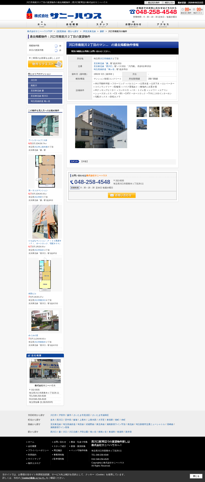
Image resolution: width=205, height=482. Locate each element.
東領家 (110, 420)
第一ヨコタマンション (38, 190)
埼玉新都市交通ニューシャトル (150, 424)
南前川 (109, 58)
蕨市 (69, 415)
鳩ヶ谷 (111, 69)
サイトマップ (34, 459)
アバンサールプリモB (38, 140)
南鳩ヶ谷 (102, 432)
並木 (42, 250)
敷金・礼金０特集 (79, 442)
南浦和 (120, 432)
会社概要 (32, 446)
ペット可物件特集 (79, 450)
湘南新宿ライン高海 (59, 427)
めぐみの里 (33, 335)
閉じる (196, 476)
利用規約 (32, 454)
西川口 (109, 66)
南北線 (130, 424)
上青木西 (44, 147)
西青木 (43, 342)
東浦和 (112, 432)
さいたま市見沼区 (81, 415)
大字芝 (101, 420)
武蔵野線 (90, 424)
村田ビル (32, 293)
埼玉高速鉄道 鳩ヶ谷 (40, 101)
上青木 (83, 420)
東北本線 (100, 424)
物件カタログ (34, 463)
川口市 (103, 58)
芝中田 (68, 420)
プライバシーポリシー (38, 450)
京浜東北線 (99, 63)
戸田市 (62, 415)
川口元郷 (73, 432)
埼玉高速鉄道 (100, 69)
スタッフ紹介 (60, 446)
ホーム (31, 442)
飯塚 (75, 420)
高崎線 (170, 424)
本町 (123, 420)
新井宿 (128, 432)
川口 (65, 432)
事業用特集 (59, 454)
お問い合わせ (60, 442)
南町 (117, 420)
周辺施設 (58, 450)
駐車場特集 (59, 459)
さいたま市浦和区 (100, 415)
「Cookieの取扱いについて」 (33, 478)
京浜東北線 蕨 (37, 90)
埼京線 (81, 424)
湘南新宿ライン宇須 (116, 424)
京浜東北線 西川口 (39, 96)
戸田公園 (84, 432)
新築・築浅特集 (78, 446)
